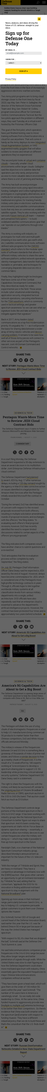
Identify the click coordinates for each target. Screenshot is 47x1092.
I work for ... (10, 59)
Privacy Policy (10, 79)
